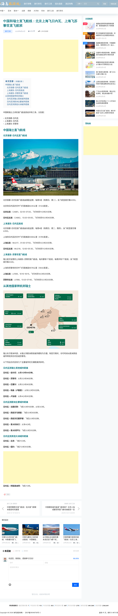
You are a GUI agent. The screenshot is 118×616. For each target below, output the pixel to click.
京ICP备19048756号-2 (33, 612)
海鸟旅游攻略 (17, 612)
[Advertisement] (40, 56)
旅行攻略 (27, 4)
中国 (1, 11)
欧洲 (15, 11)
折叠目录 (19, 81)
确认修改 (76, 558)
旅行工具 (48, 4)
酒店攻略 (69, 4)
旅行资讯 (38, 4)
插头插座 (58, 4)
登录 (104, 4)
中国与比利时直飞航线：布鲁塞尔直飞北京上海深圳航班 (9, 539)
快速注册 (113, 4)
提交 (75, 585)
